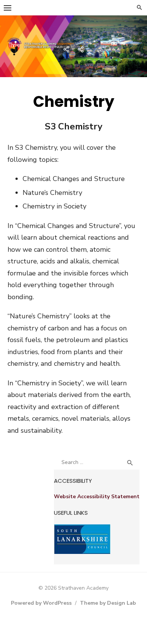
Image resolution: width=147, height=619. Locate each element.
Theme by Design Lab (108, 603)
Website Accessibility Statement (96, 496)
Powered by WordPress (41, 603)
